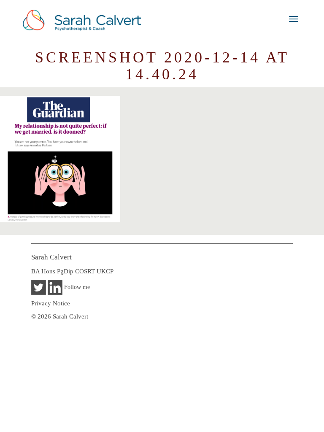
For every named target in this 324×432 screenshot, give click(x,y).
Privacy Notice (50, 303)
